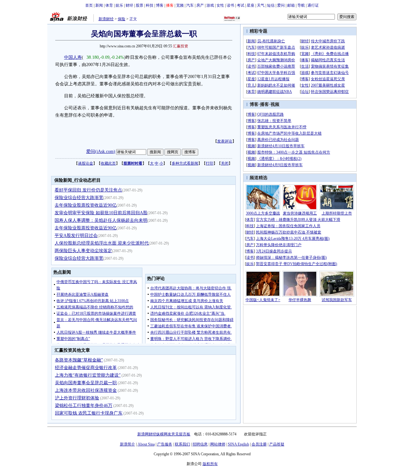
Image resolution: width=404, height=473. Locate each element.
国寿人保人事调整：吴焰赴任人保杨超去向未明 (101, 220)
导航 (301, 5)
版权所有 (210, 464)
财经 (129, 5)
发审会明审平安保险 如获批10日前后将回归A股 (101, 212)
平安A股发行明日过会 (76, 235)
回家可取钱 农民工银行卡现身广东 (88, 413)
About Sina (146, 444)
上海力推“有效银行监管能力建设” (88, 375)
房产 (200, 5)
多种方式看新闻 (185, 163)
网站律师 (217, 444)
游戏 (210, 5)
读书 (230, 5)
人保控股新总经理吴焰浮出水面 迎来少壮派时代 (102, 243)
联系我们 (182, 444)
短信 (271, 5)
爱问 (281, 5)
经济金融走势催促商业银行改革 (86, 367)
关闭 (225, 163)
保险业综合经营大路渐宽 (79, 197)
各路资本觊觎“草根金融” (79, 360)
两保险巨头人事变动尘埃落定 (83, 250)
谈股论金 (85, 163)
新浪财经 (106, 19)
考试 (240, 5)
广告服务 (164, 444)
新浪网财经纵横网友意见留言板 (163, 434)
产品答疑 (276, 444)
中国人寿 (73, 57)
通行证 (313, 5)
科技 (149, 5)
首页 (89, 5)
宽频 (180, 5)
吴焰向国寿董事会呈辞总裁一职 (86, 382)
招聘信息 (200, 444)
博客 (159, 5)
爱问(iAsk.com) (100, 151)
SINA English (238, 444)
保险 (121, 19)
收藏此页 (108, 163)
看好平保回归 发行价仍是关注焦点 (88, 190)
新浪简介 (127, 444)
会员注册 (259, 444)
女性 (220, 5)
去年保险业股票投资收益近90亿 (85, 205)
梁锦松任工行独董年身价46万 (83, 405)
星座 (250, 5)
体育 (109, 5)
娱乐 (119, 5)
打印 (209, 163)
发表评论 (224, 141)
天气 (260, 5)
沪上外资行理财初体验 (77, 398)
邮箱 (291, 5)
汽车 (190, 5)
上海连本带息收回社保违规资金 (86, 390)
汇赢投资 (180, 46)
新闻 (99, 5)
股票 (139, 5)
